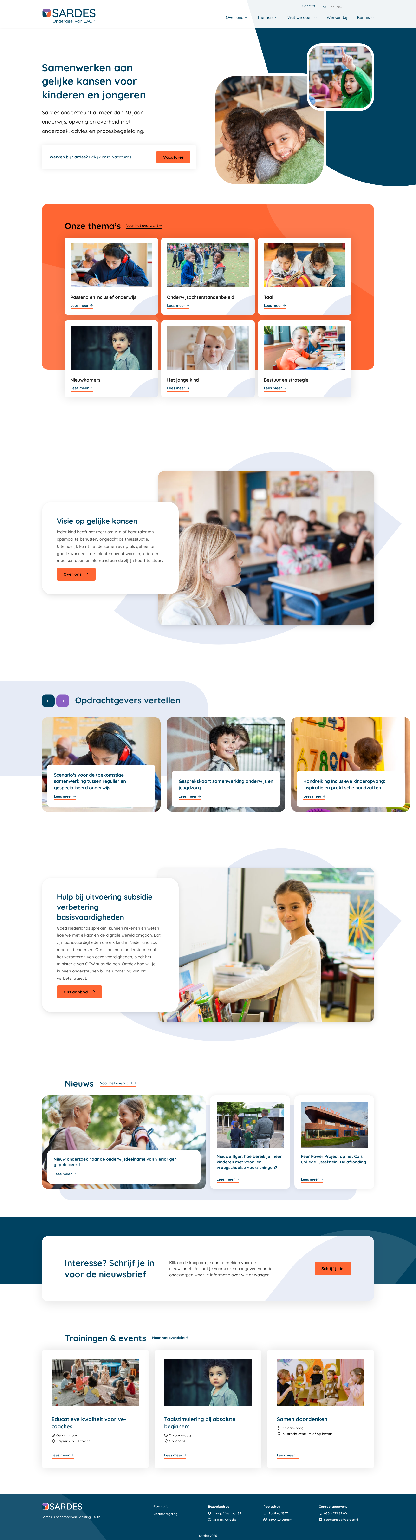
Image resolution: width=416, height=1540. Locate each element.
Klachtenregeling (165, 1514)
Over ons (234, 17)
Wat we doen (300, 17)
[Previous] (48, 701)
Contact (308, 6)
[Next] (62, 701)
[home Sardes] (69, 15)
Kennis (363, 17)
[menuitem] (236, 18)
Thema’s (265, 17)
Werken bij (337, 17)
